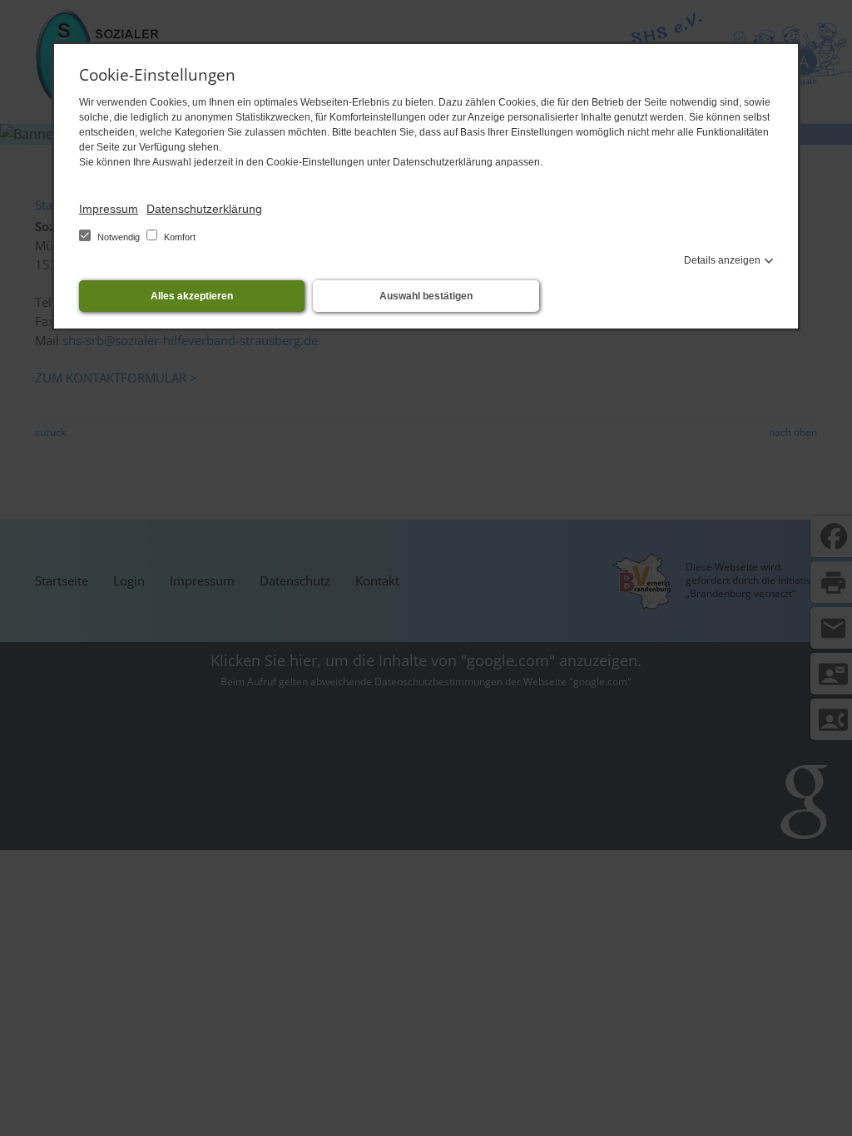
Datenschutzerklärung (204, 208)
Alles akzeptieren (192, 296)
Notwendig (118, 237)
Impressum (108, 208)
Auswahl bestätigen (426, 296)
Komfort (178, 237)
